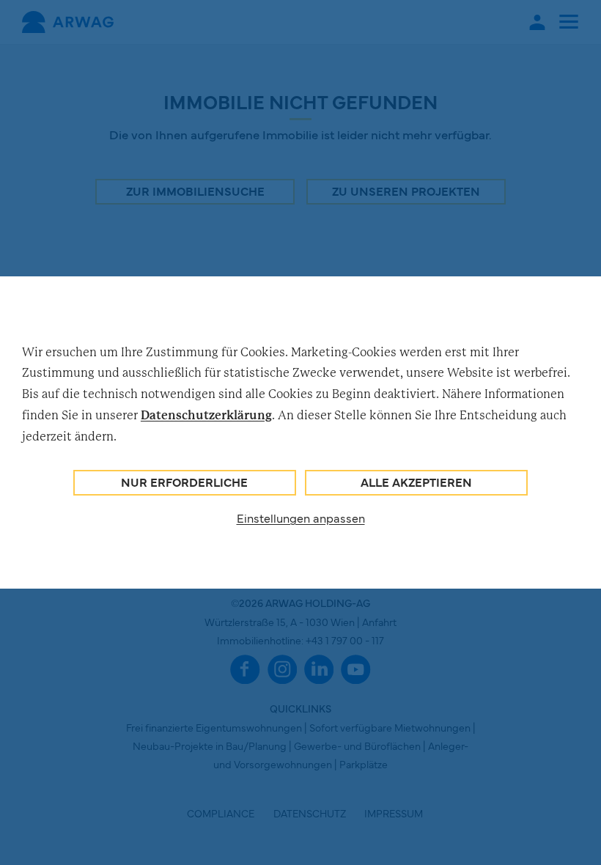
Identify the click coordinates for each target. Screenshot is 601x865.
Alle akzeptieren (416, 482)
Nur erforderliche (184, 482)
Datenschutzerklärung (206, 415)
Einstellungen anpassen (301, 517)
